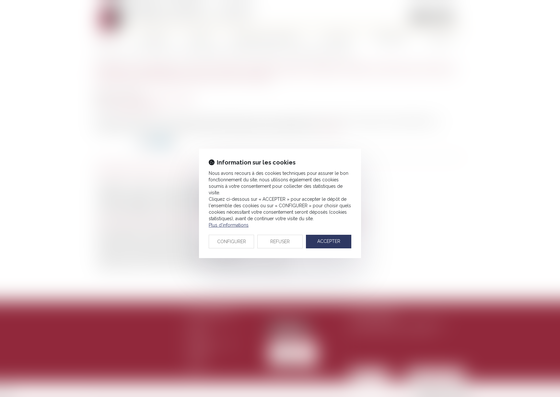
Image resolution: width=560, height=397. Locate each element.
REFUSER (280, 241)
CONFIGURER (231, 241)
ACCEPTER (328, 241)
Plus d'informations (229, 225)
